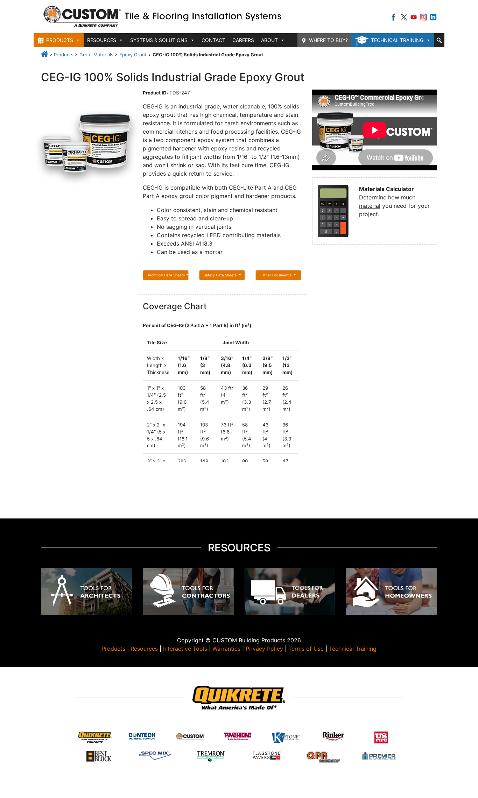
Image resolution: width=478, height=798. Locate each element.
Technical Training (397, 40)
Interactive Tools (185, 648)
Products (63, 54)
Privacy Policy (264, 648)
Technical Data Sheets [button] (166, 275)
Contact (213, 40)
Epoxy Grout (133, 54)
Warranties (226, 648)
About (269, 40)
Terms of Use (306, 648)
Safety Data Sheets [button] (221, 275)
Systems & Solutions (159, 40)
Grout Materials (96, 54)
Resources (144, 648)
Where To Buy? (328, 40)
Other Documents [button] (277, 275)
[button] (439, 40)
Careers (243, 40)
